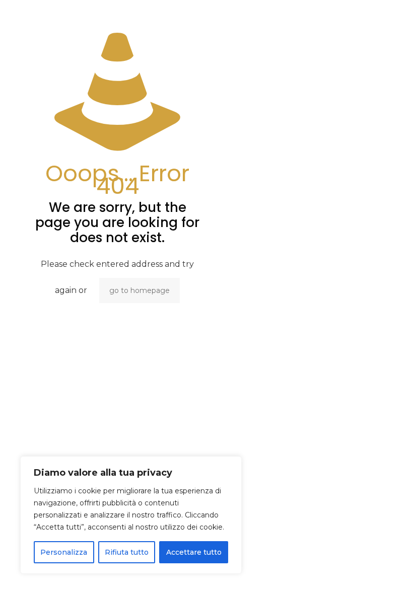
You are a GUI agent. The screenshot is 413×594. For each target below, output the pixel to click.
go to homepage (139, 290)
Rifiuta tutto (127, 552)
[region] (131, 515)
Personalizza (63, 552)
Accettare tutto (194, 552)
